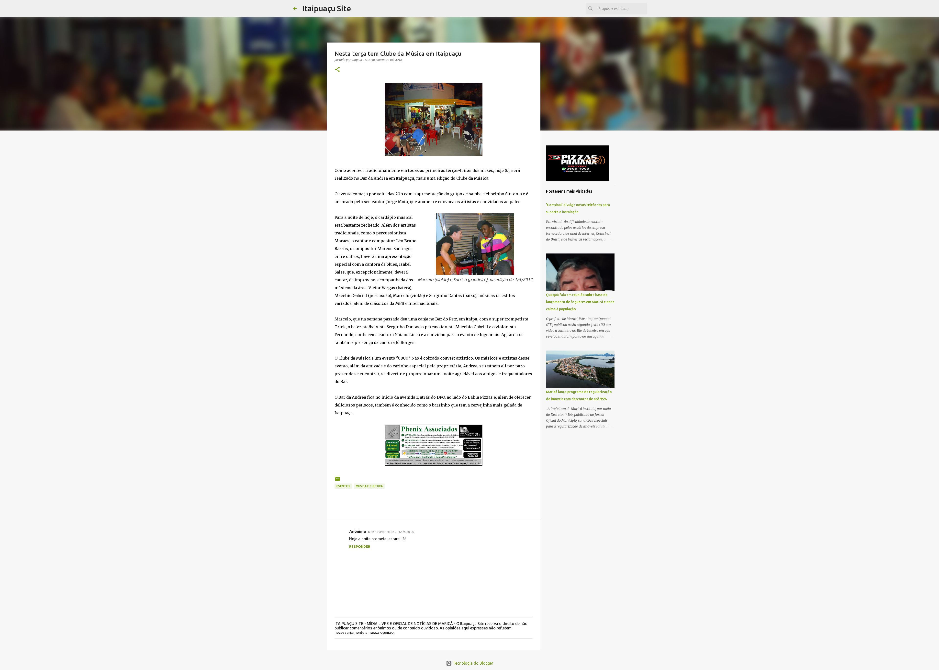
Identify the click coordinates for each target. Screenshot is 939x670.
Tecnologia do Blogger (472, 663)
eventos (343, 486)
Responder (359, 547)
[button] (337, 69)
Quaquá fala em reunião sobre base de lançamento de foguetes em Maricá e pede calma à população (580, 302)
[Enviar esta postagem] (337, 480)
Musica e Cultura (369, 486)
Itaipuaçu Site (326, 8)
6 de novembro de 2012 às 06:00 (391, 531)
